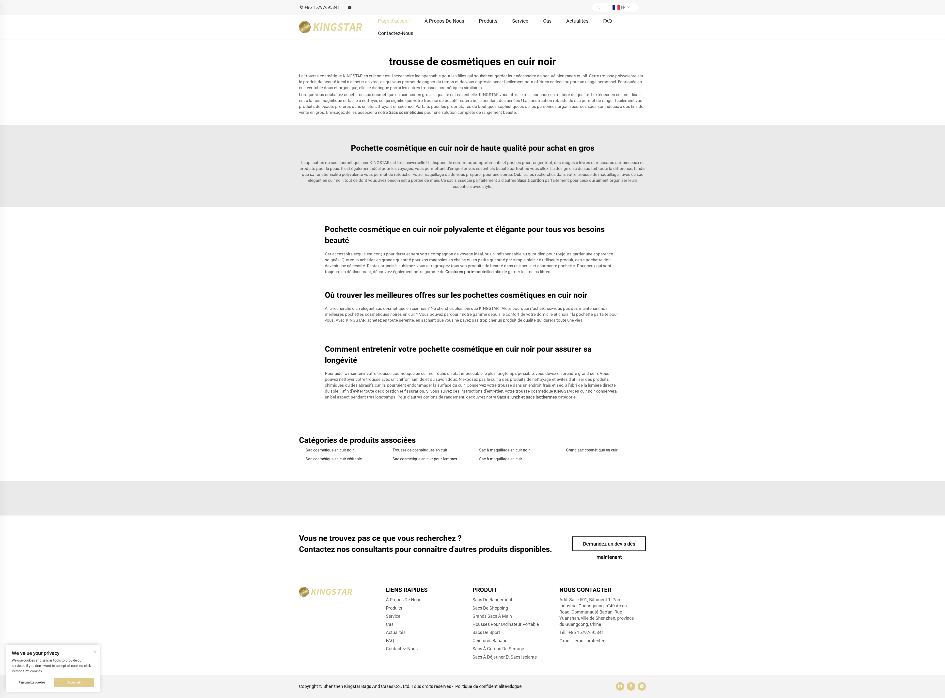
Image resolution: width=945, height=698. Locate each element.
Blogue (515, 686)
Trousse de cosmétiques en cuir (420, 450)
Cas (547, 21)
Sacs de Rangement (492, 599)
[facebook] (631, 686)
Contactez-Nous (395, 33)
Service (520, 21)
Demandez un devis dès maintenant (609, 546)
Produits (488, 21)
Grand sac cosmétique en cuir (591, 450)
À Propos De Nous (444, 21)
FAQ (607, 21)
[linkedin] (620, 686)
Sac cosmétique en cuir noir (330, 450)
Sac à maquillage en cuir (500, 459)
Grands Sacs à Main (492, 616)
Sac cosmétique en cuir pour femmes (425, 459)
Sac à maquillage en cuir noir (504, 450)
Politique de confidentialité (481, 686)
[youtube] (642, 686)
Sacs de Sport (486, 632)
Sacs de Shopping (490, 608)
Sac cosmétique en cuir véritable (334, 459)
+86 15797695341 (322, 7)
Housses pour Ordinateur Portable (505, 624)
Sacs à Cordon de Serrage (498, 648)
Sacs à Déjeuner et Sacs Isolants (504, 657)
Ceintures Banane (489, 640)
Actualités (577, 21)
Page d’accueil (394, 21)
